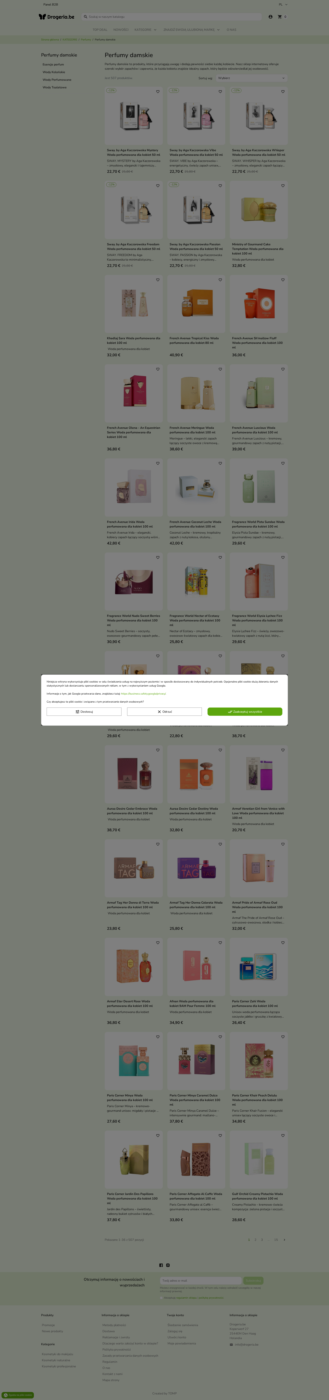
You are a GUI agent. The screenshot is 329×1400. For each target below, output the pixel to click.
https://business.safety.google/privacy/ (143, 693)
